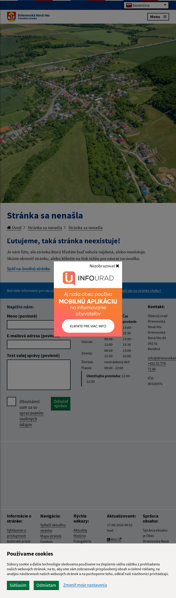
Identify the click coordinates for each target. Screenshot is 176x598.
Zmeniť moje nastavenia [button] (85, 585)
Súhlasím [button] (18, 585)
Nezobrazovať (103, 266)
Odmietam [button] (46, 585)
